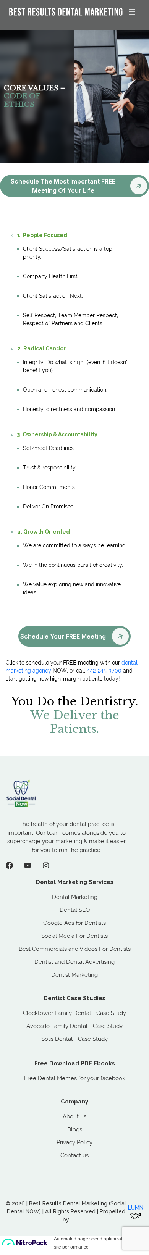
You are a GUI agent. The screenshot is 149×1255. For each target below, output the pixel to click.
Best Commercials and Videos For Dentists (75, 948)
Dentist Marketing (74, 974)
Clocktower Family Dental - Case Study (74, 1013)
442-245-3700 (104, 671)
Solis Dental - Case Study (74, 1039)
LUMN (135, 1208)
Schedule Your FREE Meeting (63, 636)
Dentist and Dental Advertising (74, 961)
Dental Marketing (74, 897)
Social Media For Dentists (74, 935)
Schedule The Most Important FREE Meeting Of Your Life (63, 185)
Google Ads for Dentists (74, 922)
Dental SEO (75, 910)
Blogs (74, 1129)
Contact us (74, 1155)
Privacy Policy (74, 1142)
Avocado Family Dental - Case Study (74, 1026)
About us (74, 1116)
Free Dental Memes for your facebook (74, 1078)
